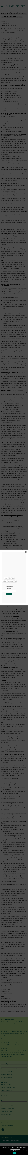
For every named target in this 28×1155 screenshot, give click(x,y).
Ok (14, 1152)
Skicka (9, 593)
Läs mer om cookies (15, 1149)
